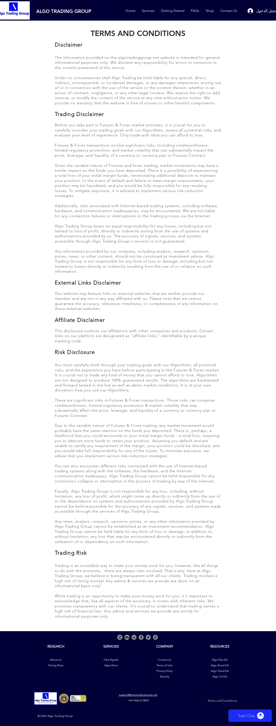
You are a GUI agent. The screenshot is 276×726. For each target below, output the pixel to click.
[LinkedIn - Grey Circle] (134, 637)
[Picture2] (126, 637)
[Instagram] (155, 637)
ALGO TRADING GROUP (63, 11)
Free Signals (111, 659)
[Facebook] (141, 637)
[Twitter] (148, 637)
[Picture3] (119, 637)
